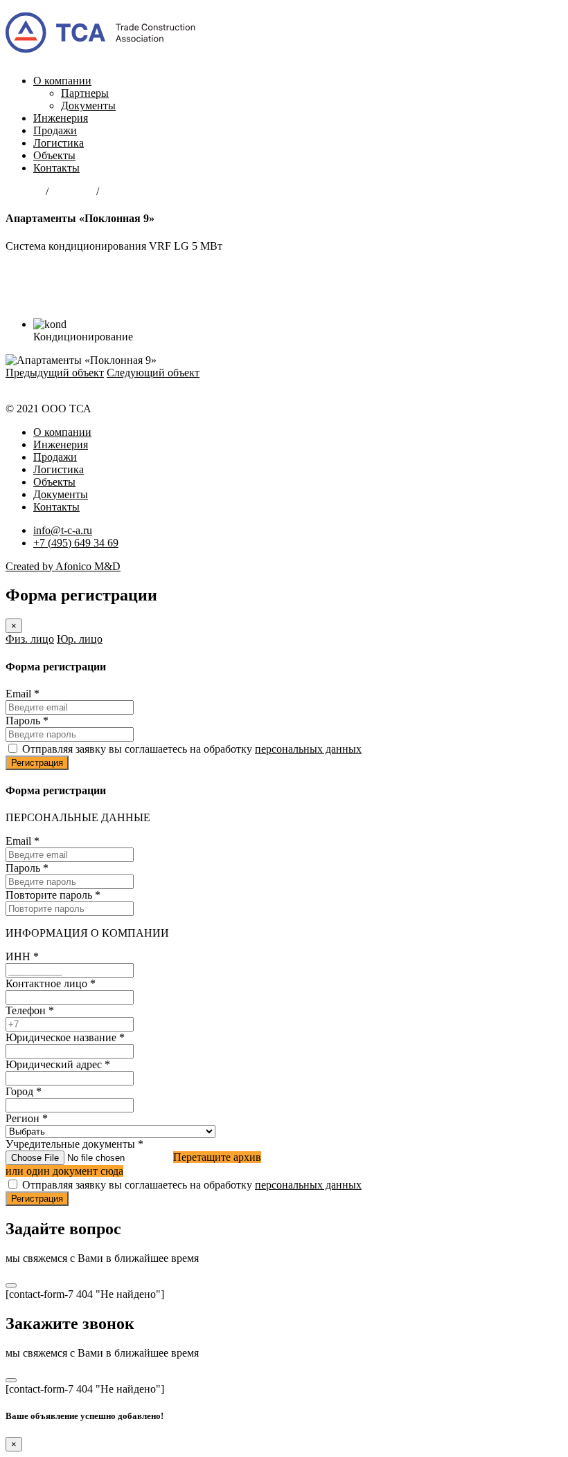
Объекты (54, 155)
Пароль (27, 720)
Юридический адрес (58, 1064)
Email (22, 693)
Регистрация (37, 763)
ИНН (22, 956)
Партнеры (85, 93)
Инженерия (60, 118)
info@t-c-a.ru (62, 530)
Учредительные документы (74, 1144)
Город (24, 1091)
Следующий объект (153, 372)
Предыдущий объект (55, 372)
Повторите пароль (53, 895)
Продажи (55, 130)
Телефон (30, 1010)
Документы (88, 105)
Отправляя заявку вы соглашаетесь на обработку (192, 749)
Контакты (56, 168)
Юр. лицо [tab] (80, 639)
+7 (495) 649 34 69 (75, 543)
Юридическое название (65, 1037)
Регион (27, 1118)
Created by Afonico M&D (63, 566)
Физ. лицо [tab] (30, 639)
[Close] (11, 1285)
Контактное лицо (51, 983)
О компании (62, 80)
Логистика (58, 143)
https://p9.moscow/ (47, 294)
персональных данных (308, 749)
